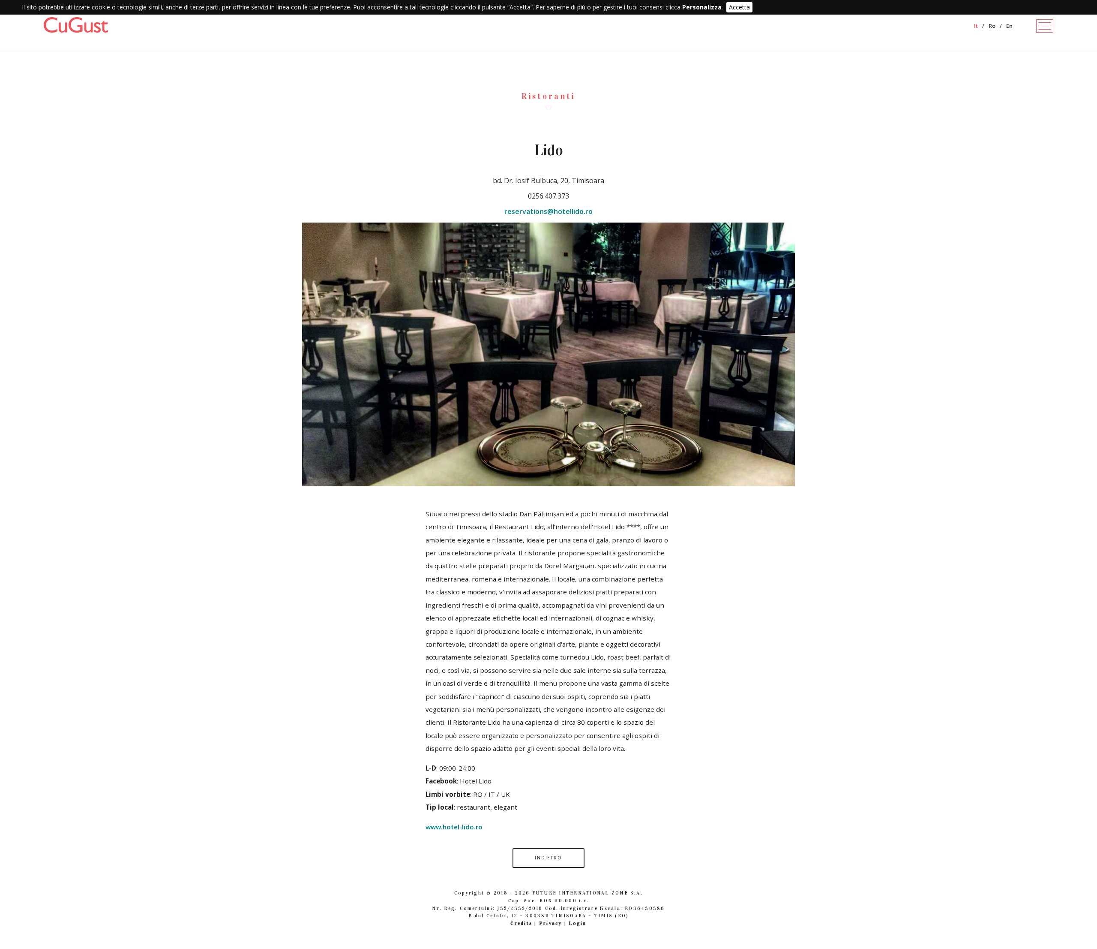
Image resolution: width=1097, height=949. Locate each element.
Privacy (550, 923)
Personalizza (702, 7)
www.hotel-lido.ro (454, 826)
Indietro (549, 858)
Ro (992, 26)
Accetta (739, 7)
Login (577, 923)
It (976, 26)
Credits (521, 923)
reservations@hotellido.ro (548, 211)
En (1009, 26)
